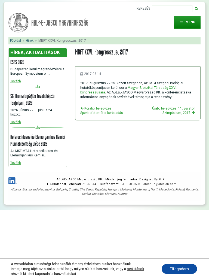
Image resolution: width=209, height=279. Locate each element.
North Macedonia (162, 189)
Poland (180, 189)
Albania (16, 189)
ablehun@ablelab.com (160, 184)
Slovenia (110, 194)
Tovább (15, 81)
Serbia (86, 194)
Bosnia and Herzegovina (38, 189)
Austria (122, 194)
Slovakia (97, 194)
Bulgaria (61, 189)
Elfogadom (179, 269)
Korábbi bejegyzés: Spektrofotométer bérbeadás (101, 111)
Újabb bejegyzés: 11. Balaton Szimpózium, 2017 (173, 111)
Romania (192, 189)
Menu (190, 22)
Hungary (113, 189)
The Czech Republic (93, 189)
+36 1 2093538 (130, 184)
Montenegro (141, 189)
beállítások (135, 269)
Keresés (143, 8)
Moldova (125, 189)
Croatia (73, 189)
